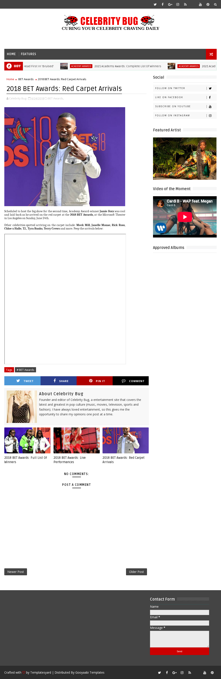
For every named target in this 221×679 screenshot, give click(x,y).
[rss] (185, 4)
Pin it (100, 381)
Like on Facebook (169, 97)
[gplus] (170, 4)
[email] (193, 4)
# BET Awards (25, 370)
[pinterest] (208, 4)
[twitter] (155, 4)
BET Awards (26, 79)
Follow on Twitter (170, 88)
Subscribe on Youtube (173, 106)
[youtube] (200, 4)
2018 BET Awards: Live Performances (70, 460)
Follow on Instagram (172, 115)
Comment (137, 381)
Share (64, 381)
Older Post (136, 572)
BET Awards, (56, 98)
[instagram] (178, 4)
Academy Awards (69, 66)
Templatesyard (40, 672)
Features (28, 54)
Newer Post (15, 572)
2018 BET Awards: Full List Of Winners (25, 460)
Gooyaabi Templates (89, 672)
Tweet (29, 381)
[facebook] (162, 4)
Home (11, 54)
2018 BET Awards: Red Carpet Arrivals (124, 460)
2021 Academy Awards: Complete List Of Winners (115, 66)
